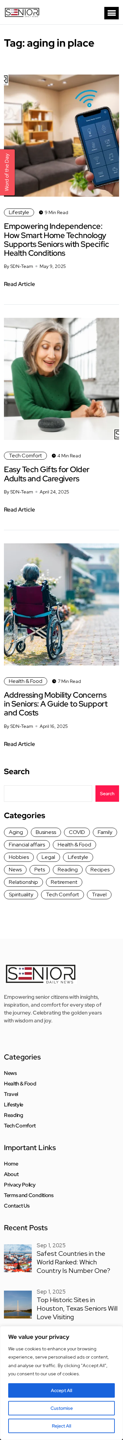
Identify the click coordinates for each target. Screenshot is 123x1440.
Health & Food (25, 681)
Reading (68, 869)
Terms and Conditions (28, 1195)
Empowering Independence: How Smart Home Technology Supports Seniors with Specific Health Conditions (56, 239)
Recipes (100, 869)
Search (17, 771)
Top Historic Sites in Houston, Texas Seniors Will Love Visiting (77, 1308)
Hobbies (19, 857)
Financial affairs (27, 844)
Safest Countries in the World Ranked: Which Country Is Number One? (73, 1262)
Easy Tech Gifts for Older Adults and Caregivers (47, 473)
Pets (39, 869)
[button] (111, 13)
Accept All (61, 1390)
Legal (48, 857)
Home (11, 1164)
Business (46, 832)
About (11, 1174)
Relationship (23, 882)
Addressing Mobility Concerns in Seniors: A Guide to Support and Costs (55, 704)
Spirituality (21, 894)
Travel (99, 894)
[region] (61, 1383)
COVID (77, 832)
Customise (62, 1408)
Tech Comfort (25, 455)
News (15, 869)
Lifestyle (19, 212)
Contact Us (17, 1206)
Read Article (19, 284)
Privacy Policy (20, 1185)
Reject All (61, 1426)
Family (105, 832)
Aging (16, 832)
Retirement (64, 882)
